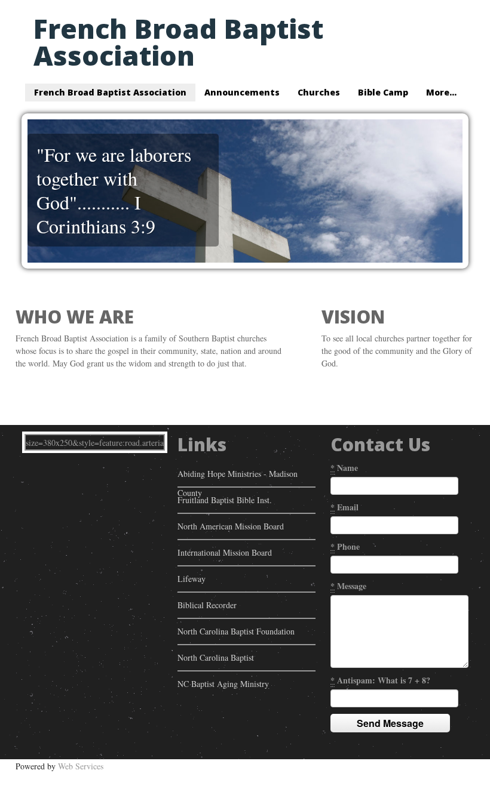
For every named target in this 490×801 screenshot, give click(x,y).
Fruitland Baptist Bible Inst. (224, 500)
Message (348, 586)
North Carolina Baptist (215, 657)
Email (344, 507)
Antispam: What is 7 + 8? (380, 680)
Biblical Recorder (207, 605)
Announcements (242, 92)
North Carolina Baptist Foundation (236, 631)
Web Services (80, 766)
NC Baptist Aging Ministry (223, 683)
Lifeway (191, 578)
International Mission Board (224, 552)
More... (441, 92)
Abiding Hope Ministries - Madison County (237, 477)
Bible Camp (383, 92)
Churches (319, 92)
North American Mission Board (230, 526)
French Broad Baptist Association (178, 41)
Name (344, 467)
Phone (345, 546)
